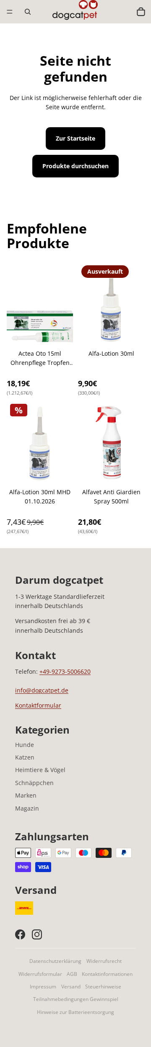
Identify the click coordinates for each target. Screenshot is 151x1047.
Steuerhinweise (103, 986)
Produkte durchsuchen (75, 166)
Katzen (24, 757)
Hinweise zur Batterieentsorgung (75, 1012)
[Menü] (9, 11)
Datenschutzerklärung (55, 961)
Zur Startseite (75, 138)
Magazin (27, 808)
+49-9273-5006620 (65, 671)
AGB (72, 974)
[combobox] (123, 12)
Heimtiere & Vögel (40, 770)
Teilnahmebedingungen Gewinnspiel (75, 999)
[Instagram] (37, 934)
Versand (71, 986)
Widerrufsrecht (104, 961)
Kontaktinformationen (107, 974)
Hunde (24, 745)
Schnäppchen (34, 783)
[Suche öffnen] (27, 12)
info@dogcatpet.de (41, 690)
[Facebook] (20, 934)
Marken (25, 795)
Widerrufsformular (40, 974)
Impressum (43, 986)
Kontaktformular (38, 705)
